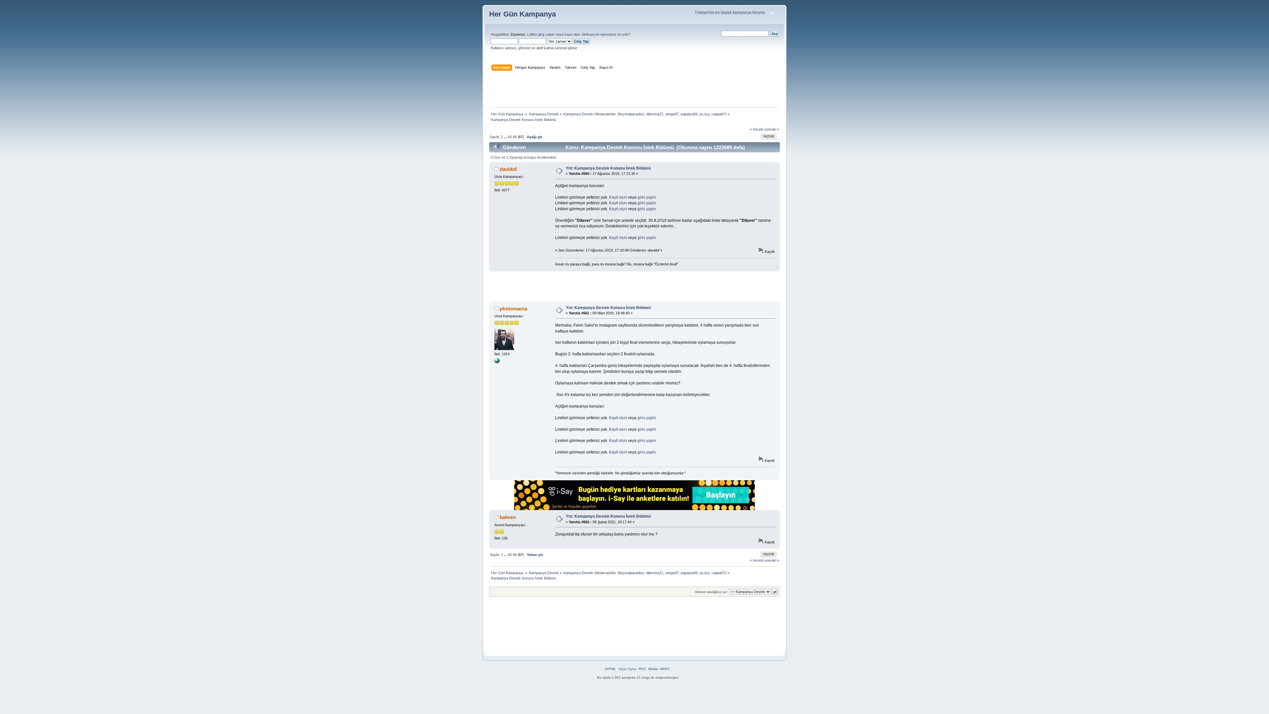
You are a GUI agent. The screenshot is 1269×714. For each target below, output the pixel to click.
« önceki (756, 129)
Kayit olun (618, 197)
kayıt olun (572, 34)
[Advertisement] (634, 90)
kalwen (508, 517)
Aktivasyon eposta (596, 34)
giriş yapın (546, 34)
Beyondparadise (631, 114)
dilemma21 (654, 114)
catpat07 (718, 114)
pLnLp (705, 114)
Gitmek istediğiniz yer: (711, 592)
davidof (508, 169)
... (506, 137)
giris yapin (646, 197)
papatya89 (689, 114)
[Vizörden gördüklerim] (497, 362)
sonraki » (771, 129)
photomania (513, 308)
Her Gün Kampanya (522, 14)
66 (515, 137)
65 (510, 137)
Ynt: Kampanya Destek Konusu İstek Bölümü (608, 168)
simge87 (672, 114)
